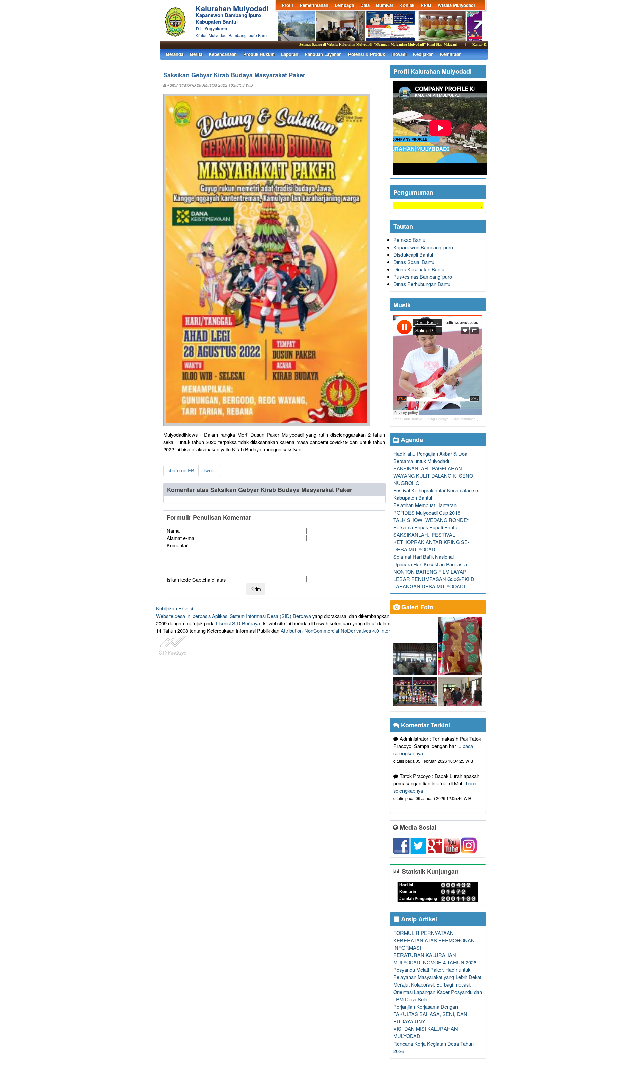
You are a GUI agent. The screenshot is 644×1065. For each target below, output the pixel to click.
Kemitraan (451, 54)
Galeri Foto (416, 607)
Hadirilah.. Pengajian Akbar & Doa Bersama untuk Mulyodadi (430, 457)
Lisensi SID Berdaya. (238, 623)
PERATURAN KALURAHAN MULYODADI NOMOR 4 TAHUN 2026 (434, 958)
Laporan (289, 54)
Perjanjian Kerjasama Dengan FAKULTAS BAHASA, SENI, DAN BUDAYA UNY (430, 1014)
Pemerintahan (314, 5)
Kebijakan (423, 54)
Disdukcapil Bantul (413, 254)
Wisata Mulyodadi (456, 5)
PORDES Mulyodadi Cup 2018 (426, 512)
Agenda (411, 439)
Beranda (174, 54)
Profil (287, 5)
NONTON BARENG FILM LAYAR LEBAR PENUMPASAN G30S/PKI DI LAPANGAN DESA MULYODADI (434, 579)
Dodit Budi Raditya (407, 419)
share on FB (181, 470)
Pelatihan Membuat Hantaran (425, 505)
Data (365, 5)
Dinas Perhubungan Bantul (422, 283)
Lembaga (344, 5)
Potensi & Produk (366, 54)
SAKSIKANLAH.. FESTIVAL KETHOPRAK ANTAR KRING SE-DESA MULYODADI (431, 542)
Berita (196, 54)
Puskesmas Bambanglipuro (422, 276)
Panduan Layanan (323, 54)
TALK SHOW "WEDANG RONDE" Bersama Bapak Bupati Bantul (431, 523)
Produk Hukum (259, 54)
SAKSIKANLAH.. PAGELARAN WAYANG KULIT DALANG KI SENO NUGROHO (433, 475)
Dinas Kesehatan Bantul (419, 269)
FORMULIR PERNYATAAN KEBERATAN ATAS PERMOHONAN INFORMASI (434, 940)
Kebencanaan (223, 54)
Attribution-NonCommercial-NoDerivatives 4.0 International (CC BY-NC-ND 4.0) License (375, 630)
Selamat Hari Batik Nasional (423, 556)
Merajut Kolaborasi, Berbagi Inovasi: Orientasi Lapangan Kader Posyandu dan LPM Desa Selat (437, 992)
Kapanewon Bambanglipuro (423, 247)
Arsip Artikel (418, 919)
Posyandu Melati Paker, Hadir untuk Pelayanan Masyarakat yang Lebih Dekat (437, 973)
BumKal (384, 5)
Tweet (209, 470)
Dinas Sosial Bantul (414, 261)
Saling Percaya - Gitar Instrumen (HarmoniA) (459, 419)
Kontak (406, 5)
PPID (426, 5)
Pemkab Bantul (409, 239)
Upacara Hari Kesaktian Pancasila (430, 564)
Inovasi (399, 54)
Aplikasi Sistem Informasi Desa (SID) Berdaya (261, 615)
